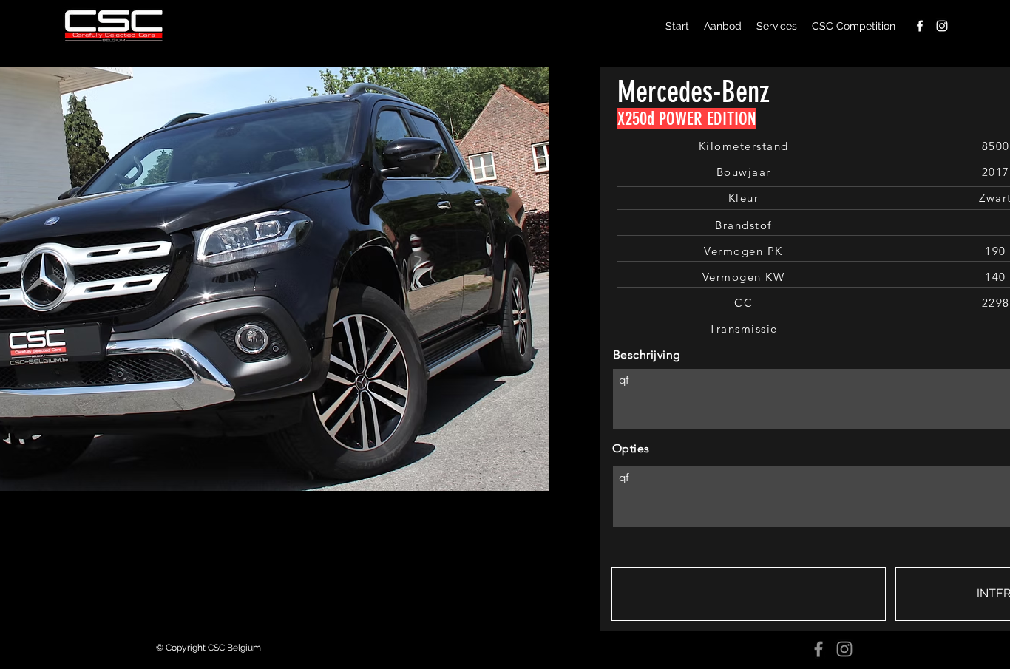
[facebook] (919, 25)
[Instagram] (844, 649)
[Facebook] (818, 649)
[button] (748, 594)
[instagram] (942, 25)
